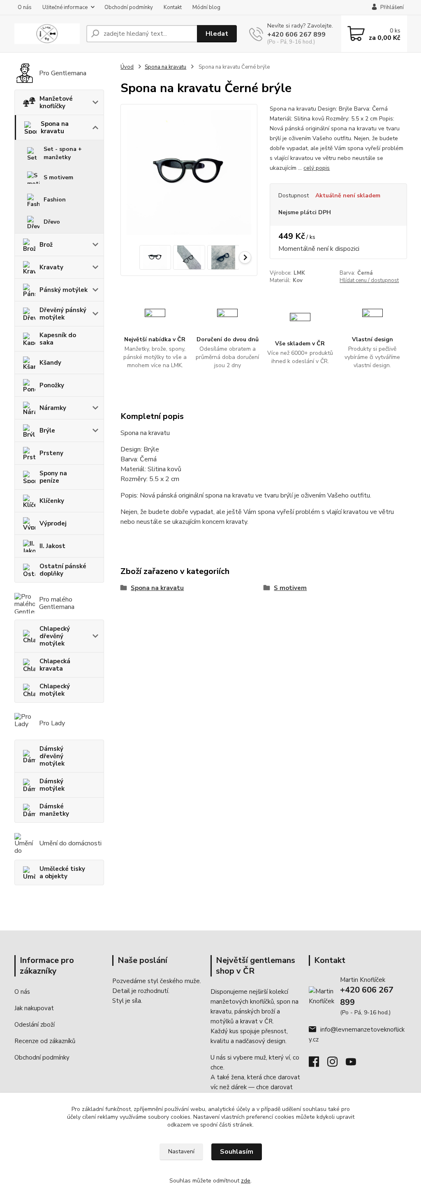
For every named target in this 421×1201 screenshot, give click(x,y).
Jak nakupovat (34, 1008)
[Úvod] (47, 33)
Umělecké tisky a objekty (62, 872)
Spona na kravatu (55, 127)
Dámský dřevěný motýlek (52, 756)
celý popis (316, 168)
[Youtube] (355, 1064)
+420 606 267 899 (296, 34)
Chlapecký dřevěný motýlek (54, 636)
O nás (25, 7)
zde (245, 1181)
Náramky (52, 408)
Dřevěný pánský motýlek (62, 314)
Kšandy (50, 363)
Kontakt (173, 7)
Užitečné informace (65, 7)
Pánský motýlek (63, 290)
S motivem (58, 177)
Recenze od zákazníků (44, 1041)
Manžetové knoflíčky (56, 102)
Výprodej (53, 523)
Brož (46, 245)
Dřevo (52, 222)
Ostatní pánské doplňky (62, 570)
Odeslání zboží (34, 1025)
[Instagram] (336, 1064)
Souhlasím (236, 1151)
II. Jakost (52, 546)
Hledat (217, 33)
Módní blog (206, 7)
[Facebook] (318, 1064)
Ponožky (51, 385)
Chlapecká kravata (54, 665)
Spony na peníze (53, 477)
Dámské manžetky (54, 810)
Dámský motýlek (52, 785)
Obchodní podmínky (128, 7)
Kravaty (51, 267)
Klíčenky (51, 501)
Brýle (47, 430)
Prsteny (51, 453)
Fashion (55, 200)
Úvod (127, 67)
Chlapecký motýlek (54, 690)
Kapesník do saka (57, 339)
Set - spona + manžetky (63, 153)
